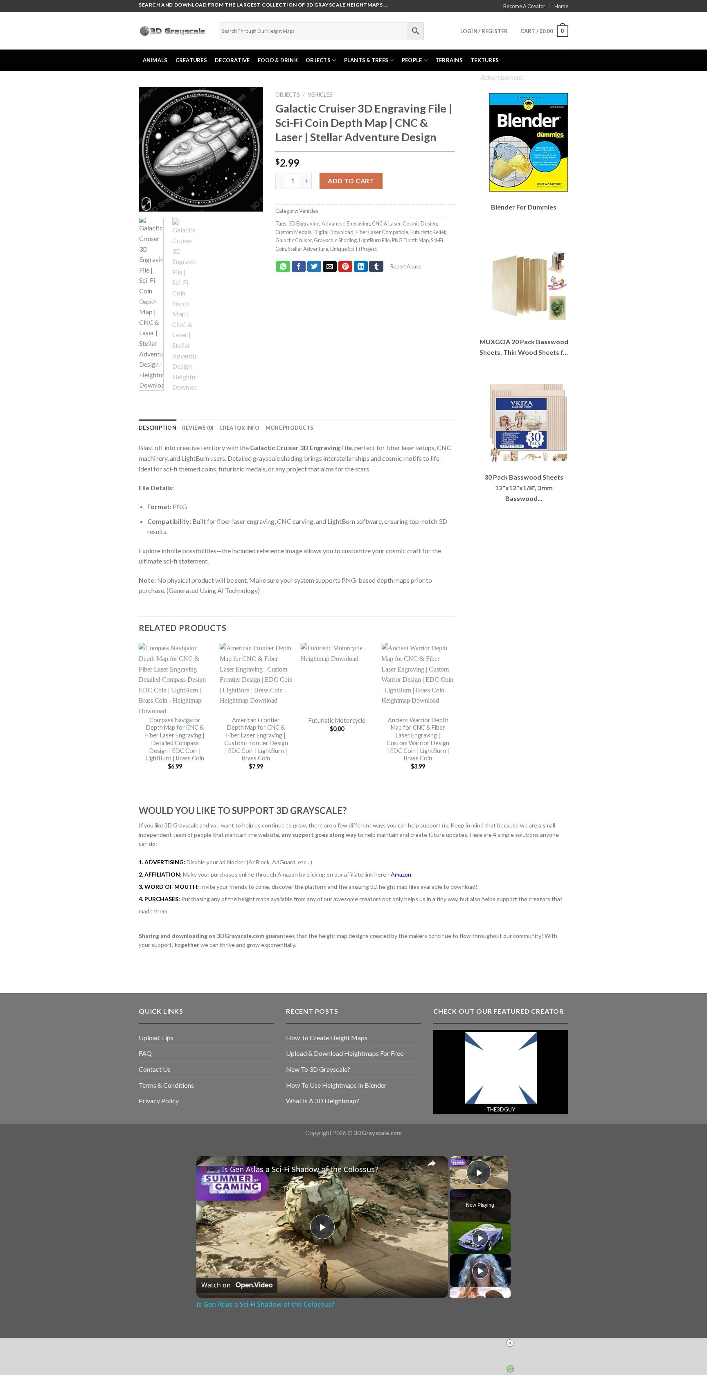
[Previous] (151, 149)
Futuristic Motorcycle (336, 720)
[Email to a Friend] (330, 266)
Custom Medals (293, 232)
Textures (485, 60)
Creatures (191, 60)
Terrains (449, 60)
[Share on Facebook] (299, 266)
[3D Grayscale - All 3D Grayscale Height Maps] (173, 31)
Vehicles (320, 94)
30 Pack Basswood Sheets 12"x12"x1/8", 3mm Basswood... (523, 487)
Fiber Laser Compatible (382, 232)
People (412, 60)
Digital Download (333, 232)
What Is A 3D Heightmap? (322, 1101)
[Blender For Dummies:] (528, 142)
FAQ (145, 1053)
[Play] (480, 1238)
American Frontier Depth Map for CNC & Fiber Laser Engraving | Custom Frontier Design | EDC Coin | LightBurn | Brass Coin (256, 739)
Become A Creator (524, 6)
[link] (209, 1169)
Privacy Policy (159, 1101)
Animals (155, 60)
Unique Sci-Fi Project (353, 249)
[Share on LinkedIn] (361, 266)
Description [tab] (157, 427)
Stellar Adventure (308, 249)
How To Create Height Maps (326, 1037)
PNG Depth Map (410, 240)
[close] (356, 1343)
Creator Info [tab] (239, 427)
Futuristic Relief (427, 232)
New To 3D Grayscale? (318, 1069)
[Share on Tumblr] (376, 266)
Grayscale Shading (335, 240)
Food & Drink (278, 60)
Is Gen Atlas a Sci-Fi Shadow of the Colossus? (300, 1169)
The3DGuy (501, 1109)
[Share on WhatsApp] (283, 266)
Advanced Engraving (346, 223)
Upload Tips (156, 1037)
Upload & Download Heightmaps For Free (344, 1053)
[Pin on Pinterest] (345, 266)
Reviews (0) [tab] (198, 427)
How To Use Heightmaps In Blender (336, 1085)
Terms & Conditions (166, 1085)
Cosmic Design (420, 223)
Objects (318, 60)
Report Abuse (405, 266)
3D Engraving (304, 223)
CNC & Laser (386, 223)
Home (561, 6)
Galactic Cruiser (293, 240)
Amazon (401, 874)
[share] (431, 1163)
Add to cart (351, 181)
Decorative (232, 60)
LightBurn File (374, 240)
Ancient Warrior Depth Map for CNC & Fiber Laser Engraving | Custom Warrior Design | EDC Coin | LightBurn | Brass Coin (418, 739)
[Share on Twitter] (314, 266)
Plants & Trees (366, 60)
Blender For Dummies (523, 207)
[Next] (250, 149)
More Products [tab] (289, 427)
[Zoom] (146, 204)
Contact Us (155, 1069)
